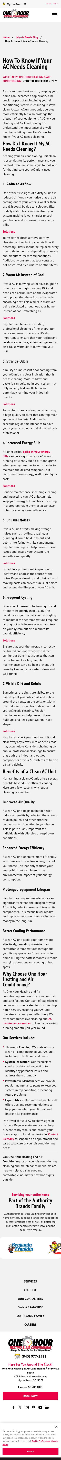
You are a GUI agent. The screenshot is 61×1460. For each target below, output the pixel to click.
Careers (30, 1324)
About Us (31, 1290)
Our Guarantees (30, 1299)
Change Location (52, 4)
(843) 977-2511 (34, 1356)
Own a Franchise (30, 1307)
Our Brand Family (30, 1316)
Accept (30, 1451)
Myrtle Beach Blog (27, 37)
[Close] (56, 1426)
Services (30, 1281)
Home (6, 37)
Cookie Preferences (41, 1441)
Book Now (30, 1396)
